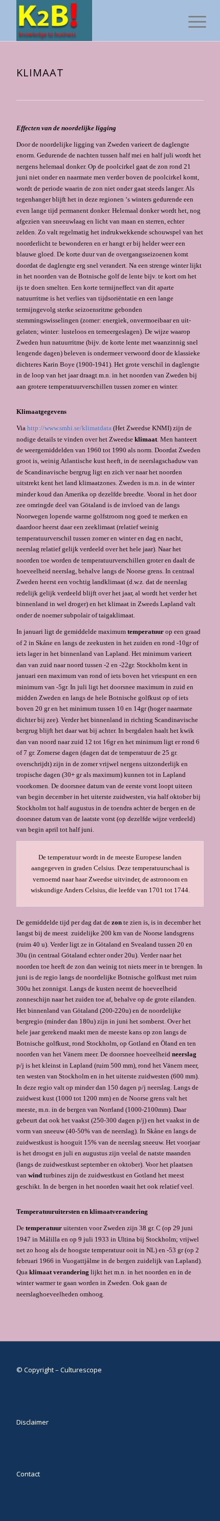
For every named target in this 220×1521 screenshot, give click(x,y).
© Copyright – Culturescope (59, 1369)
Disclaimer (32, 1422)
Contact (28, 1473)
